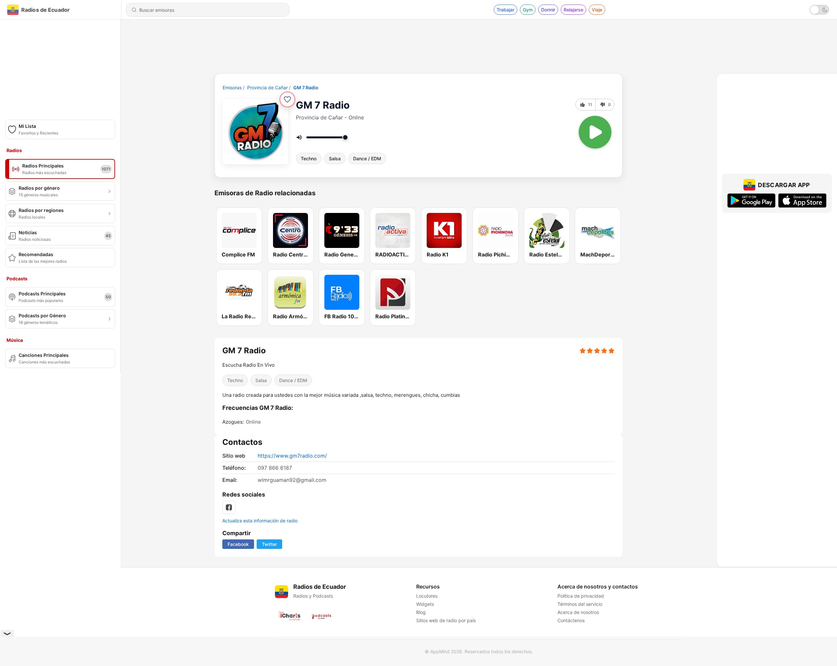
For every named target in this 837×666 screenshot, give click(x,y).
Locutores (426, 596)
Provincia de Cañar (267, 87)
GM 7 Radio (305, 87)
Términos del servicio (579, 604)
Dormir (548, 9)
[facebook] (228, 507)
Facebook (238, 544)
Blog (421, 612)
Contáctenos (571, 620)
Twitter (269, 544)
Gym (528, 9)
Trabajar (505, 9)
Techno (308, 158)
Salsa (335, 158)
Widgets (425, 604)
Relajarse (573, 9)
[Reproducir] (595, 132)
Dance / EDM (367, 158)
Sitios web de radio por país (446, 620)
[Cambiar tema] (819, 10)
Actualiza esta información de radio (260, 520)
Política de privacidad (580, 596)
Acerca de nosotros (578, 612)
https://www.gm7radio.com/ (292, 455)
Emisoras (232, 87)
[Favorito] (287, 99)
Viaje (597, 9)
